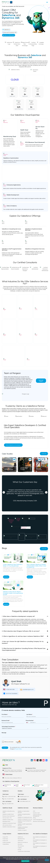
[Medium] (38, 760)
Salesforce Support (22, 830)
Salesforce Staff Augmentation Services (11, 249)
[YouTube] (43, 760)
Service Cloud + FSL (7, 817)
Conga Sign (5, 838)
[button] (47, 2)
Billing (34, 817)
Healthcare (20, 836)
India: (5, 798)
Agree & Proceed (25, 861)
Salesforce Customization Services (23, 812)
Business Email (6, 720)
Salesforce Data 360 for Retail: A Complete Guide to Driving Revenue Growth (13, 593)
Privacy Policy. (18, 749)
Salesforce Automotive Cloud (9, 823)
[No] (47, 860)
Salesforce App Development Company (24, 821)
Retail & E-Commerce (23, 842)
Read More (6, 577)
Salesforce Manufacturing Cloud (8, 812)
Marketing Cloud (6, 821)
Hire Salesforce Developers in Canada (40, 840)
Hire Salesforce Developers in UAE (40, 843)
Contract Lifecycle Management (37, 815)
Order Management (37, 819)
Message (4, 732)
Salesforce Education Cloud (9, 826)
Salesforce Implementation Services (33, 229)
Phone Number (30, 720)
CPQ (34, 811)
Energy (19, 849)
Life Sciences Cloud (7, 825)
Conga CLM (5, 840)
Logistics (20, 847)
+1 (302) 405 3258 (10, 689)
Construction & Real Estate (24, 851)
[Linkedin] (32, 760)
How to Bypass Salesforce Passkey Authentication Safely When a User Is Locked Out (36, 566)
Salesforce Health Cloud (8, 814)
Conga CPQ (5, 836)
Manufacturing (21, 838)
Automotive (20, 840)
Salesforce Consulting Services (11, 229)
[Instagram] (35, 760)
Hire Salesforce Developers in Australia (40, 847)
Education (20, 844)
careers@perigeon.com (24, 801)
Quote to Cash (36, 812)
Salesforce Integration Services (34, 249)
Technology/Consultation (8, 726)
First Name (5, 714)
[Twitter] (41, 760)
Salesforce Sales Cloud (8, 819)
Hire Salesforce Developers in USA (40, 837)
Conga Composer (7, 842)
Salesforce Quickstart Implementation (23, 827)
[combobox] (27, 722)
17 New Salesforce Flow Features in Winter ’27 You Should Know (12, 565)
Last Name (29, 714)
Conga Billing (6, 844)
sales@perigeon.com (28, 689)
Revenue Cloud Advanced (9, 816)
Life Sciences (21, 845)
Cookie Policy (41, 858)
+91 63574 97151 (10, 798)
